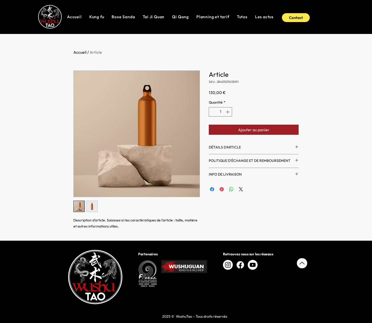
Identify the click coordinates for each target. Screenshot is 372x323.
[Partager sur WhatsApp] (231, 189)
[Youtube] (253, 265)
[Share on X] (241, 189)
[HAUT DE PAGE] (302, 263)
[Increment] (228, 111)
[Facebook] (240, 265)
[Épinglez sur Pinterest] (222, 189)
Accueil (80, 52)
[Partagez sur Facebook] (212, 189)
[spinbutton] (220, 111)
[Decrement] (213, 111)
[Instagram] (228, 265)
